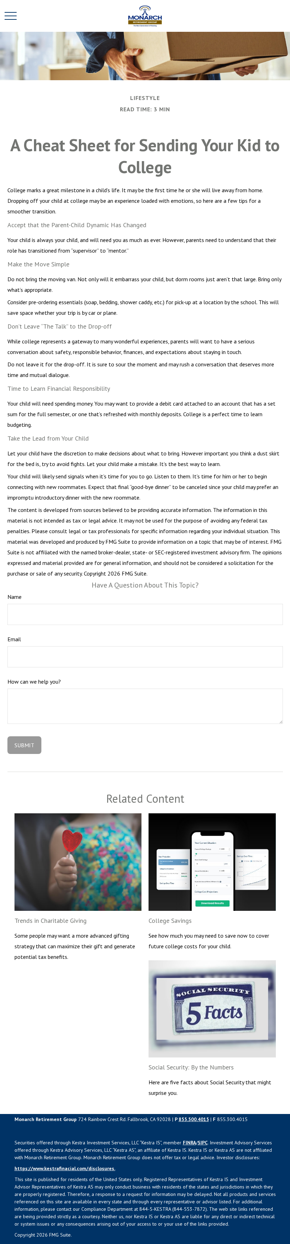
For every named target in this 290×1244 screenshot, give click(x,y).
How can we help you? (34, 681)
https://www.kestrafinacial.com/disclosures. (64, 1168)
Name (14, 596)
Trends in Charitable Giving (50, 920)
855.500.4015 (194, 1119)
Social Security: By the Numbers (191, 1067)
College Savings (170, 920)
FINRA (189, 1142)
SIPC (203, 1142)
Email (14, 639)
